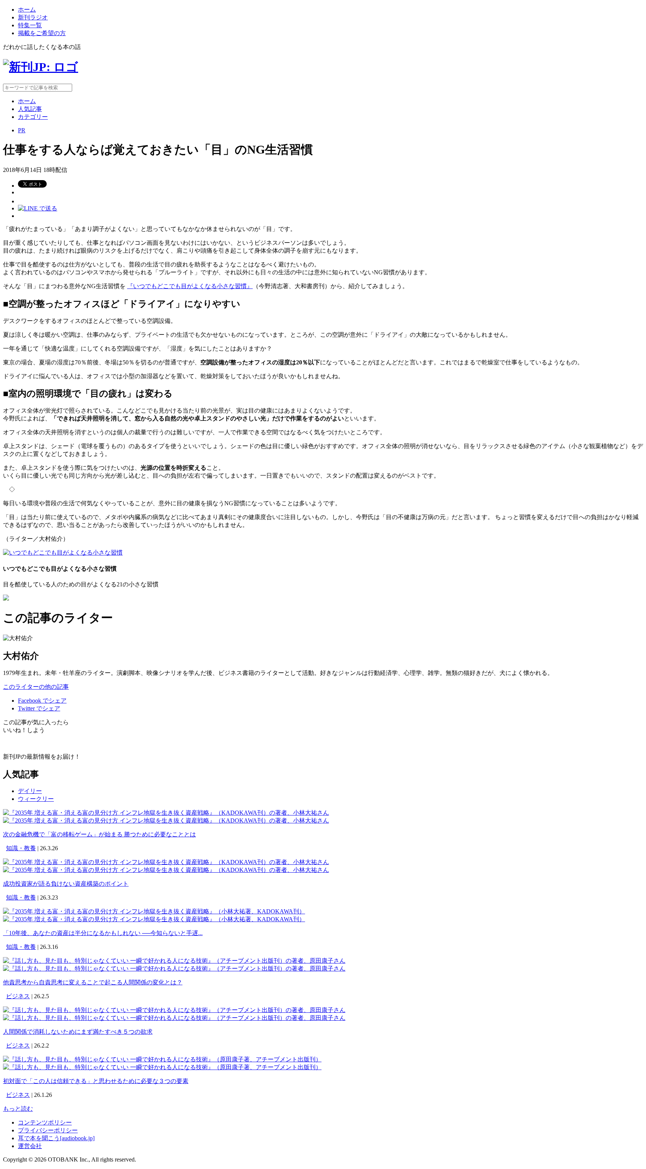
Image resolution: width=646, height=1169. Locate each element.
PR (21, 130)
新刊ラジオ (33, 17)
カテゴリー (33, 117)
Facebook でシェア (42, 700)
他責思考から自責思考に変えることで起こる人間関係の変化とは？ (92, 982)
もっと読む (18, 1108)
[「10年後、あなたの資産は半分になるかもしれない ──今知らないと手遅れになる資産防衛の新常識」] (154, 911)
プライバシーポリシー (48, 1130)
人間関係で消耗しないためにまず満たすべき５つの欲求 (78, 1031)
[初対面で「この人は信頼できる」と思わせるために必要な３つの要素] (162, 1059)
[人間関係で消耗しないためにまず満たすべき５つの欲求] (174, 1010)
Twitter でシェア (39, 708)
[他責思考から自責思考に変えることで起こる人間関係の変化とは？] (174, 960)
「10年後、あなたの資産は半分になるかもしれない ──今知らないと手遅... (103, 933)
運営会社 (30, 1146)
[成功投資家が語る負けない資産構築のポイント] (166, 862)
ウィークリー (36, 799)
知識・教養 (21, 848)
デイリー (30, 791)
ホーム (27, 9)
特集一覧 (30, 25)
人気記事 (30, 109)
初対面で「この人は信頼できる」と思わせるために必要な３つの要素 (95, 1081)
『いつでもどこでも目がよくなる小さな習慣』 (190, 286)
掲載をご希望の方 (42, 33)
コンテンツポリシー (45, 1122)
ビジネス (18, 996)
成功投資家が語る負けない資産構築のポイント (66, 883)
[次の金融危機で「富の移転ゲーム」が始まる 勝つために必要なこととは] (166, 812)
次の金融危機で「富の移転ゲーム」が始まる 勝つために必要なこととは (99, 834)
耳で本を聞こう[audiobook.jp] (56, 1138)
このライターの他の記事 (36, 687)
